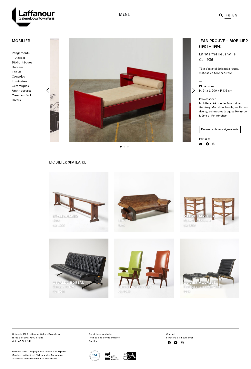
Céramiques (20, 86)
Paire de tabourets (197, 220)
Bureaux (18, 67)
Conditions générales (101, 334)
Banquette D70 (64, 286)
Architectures (21, 90)
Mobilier (21, 41)
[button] (221, 15)
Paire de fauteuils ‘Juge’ (134, 286)
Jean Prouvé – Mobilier (223, 41)
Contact (170, 334)
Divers (16, 100)
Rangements (21, 53)
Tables (16, 71)
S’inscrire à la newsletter (179, 337)
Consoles (18, 76)
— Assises (18, 57)
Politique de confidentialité (104, 337)
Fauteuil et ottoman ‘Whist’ (203, 286)
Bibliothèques (22, 62)
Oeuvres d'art (21, 95)
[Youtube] (176, 342)
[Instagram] (182, 342)
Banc (56, 220)
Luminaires (19, 81)
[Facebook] (169, 342)
